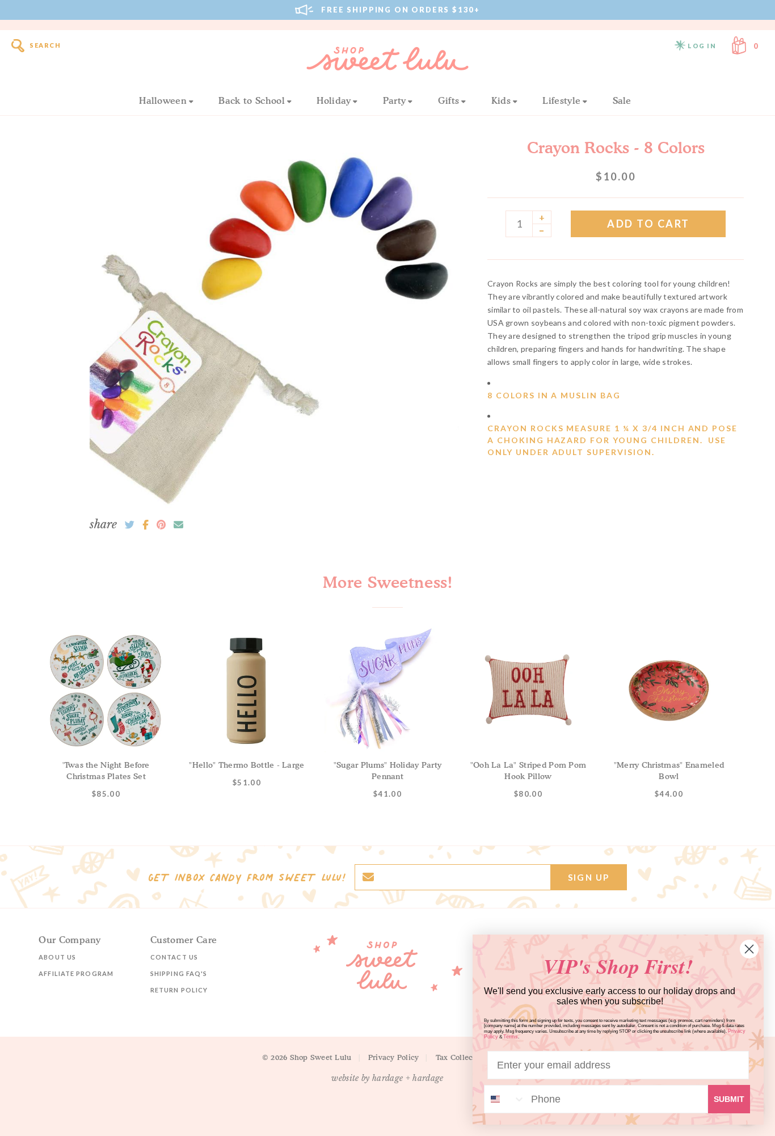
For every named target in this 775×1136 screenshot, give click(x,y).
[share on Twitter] (129, 525)
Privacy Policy (393, 1057)
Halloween (163, 100)
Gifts (449, 100)
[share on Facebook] (145, 525)
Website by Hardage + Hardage (387, 1078)
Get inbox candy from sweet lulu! (247, 877)
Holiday (334, 100)
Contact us (174, 957)
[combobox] (505, 1099)
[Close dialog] (749, 949)
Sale (622, 100)
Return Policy (179, 990)
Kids (501, 100)
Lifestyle (561, 100)
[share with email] (178, 525)
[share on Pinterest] (161, 525)
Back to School (251, 100)
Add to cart (648, 223)
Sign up (588, 877)
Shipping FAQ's (178, 973)
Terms (510, 1037)
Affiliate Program (76, 973)
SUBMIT (729, 1099)
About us (57, 957)
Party (394, 100)
